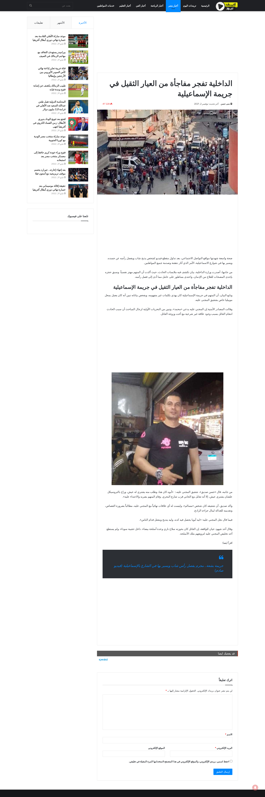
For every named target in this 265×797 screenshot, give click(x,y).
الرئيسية (205, 5)
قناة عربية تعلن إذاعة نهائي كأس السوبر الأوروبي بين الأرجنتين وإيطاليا (52, 72)
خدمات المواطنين (105, 5)
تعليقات (38, 22)
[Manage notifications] (255, 787)
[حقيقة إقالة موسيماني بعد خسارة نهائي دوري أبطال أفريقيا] (78, 191)
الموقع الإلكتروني (156, 747)
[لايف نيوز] (227, 6)
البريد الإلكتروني (223, 747)
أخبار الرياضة (157, 5)
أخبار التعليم (125, 5)
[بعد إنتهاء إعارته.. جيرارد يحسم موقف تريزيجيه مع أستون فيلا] (78, 175)
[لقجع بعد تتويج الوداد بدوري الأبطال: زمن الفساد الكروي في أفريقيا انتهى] (78, 124)
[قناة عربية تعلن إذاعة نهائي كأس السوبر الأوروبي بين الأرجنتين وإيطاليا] (78, 73)
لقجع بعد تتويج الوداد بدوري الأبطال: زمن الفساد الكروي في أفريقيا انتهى (49, 122)
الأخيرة (83, 22)
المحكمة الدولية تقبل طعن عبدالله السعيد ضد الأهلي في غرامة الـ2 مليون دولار (51, 105)
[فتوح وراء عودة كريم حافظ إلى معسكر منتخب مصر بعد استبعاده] (78, 157)
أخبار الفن (141, 5)
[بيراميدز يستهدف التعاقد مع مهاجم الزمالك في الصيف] (78, 57)
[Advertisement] (167, 42)
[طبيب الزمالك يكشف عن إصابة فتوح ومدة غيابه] (78, 90)
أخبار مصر (173, 5)
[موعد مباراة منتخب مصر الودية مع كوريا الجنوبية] (78, 141)
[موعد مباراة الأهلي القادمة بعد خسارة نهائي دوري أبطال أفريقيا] (78, 41)
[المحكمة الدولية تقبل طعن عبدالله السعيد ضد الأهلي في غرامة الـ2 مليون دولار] (78, 106)
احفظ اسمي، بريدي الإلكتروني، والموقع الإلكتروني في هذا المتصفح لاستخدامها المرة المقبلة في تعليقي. (179, 761)
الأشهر (61, 22)
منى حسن (225, 103)
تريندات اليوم (189, 5)
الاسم (228, 734)
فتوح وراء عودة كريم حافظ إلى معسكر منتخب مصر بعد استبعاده (50, 156)
